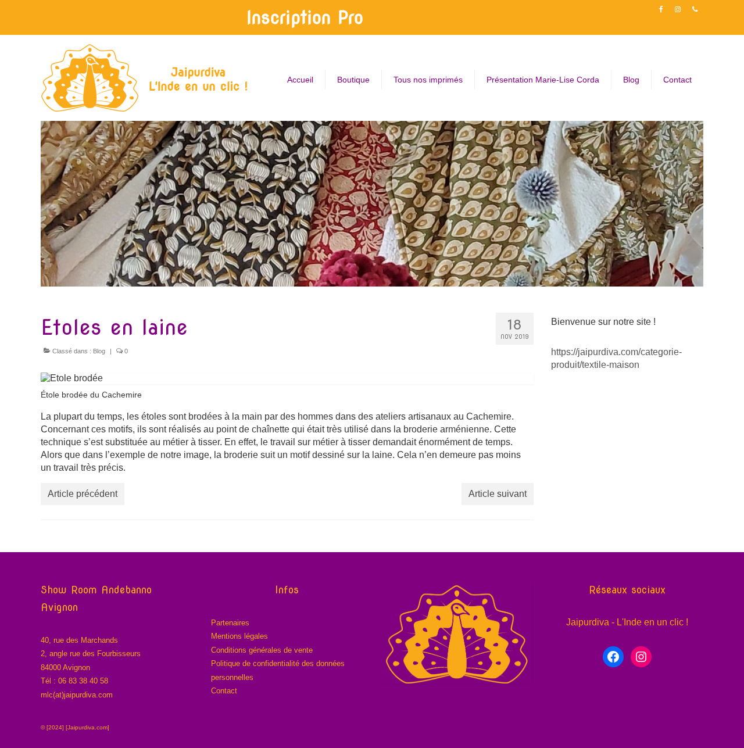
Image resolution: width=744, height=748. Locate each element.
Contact (224, 690)
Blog (99, 351)
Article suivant (497, 494)
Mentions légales (239, 636)
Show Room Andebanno (96, 590)
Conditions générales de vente (262, 650)
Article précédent (82, 494)
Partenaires (230, 622)
